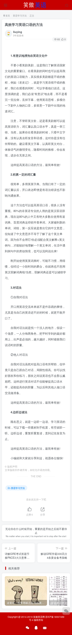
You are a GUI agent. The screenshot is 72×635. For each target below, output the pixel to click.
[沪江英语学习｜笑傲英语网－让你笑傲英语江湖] (36, 4)
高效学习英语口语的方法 (24, 24)
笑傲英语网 (39, 616)
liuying (17, 32)
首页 (7, 15)
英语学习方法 (20, 15)
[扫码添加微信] (66, 611)
